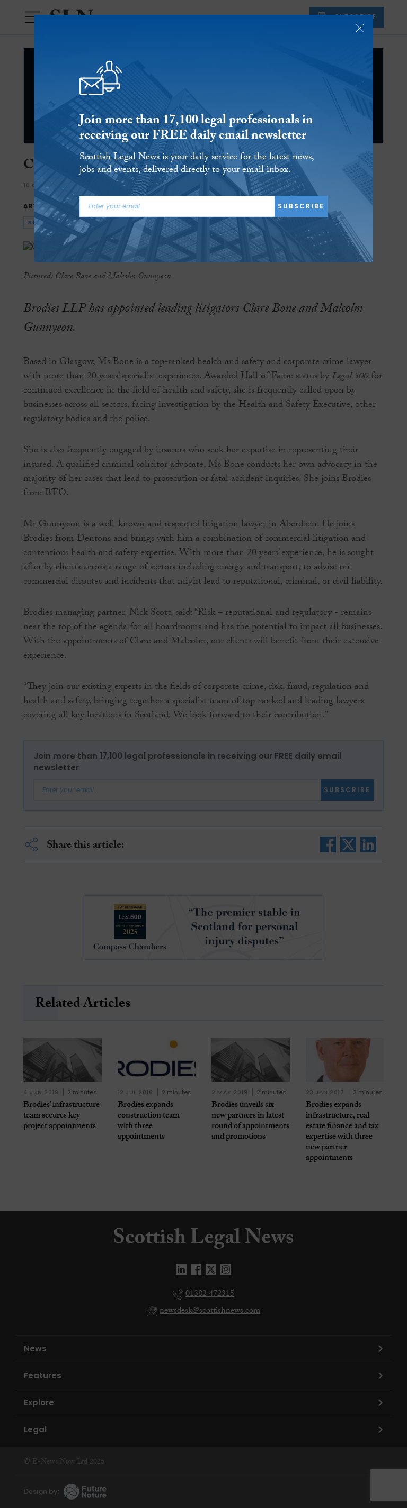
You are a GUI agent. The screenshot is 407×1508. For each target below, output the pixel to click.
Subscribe (301, 206)
